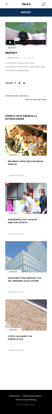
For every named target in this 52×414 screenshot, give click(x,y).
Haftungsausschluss (31, 395)
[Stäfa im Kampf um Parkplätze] (26, 315)
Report (12, 48)
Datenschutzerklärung (26, 399)
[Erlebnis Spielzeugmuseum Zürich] (26, 140)
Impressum (14, 395)
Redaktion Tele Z (14, 58)
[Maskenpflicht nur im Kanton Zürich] (26, 198)
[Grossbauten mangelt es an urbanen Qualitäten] (26, 256)
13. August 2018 (29, 58)
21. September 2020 (16, 175)
